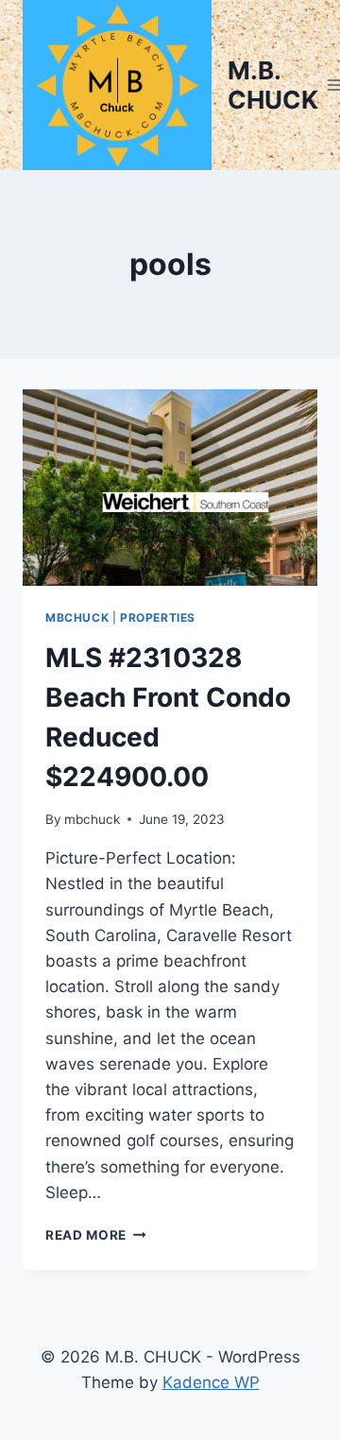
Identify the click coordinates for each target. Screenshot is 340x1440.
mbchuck (92, 819)
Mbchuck (77, 617)
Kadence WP (211, 1382)
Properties (158, 617)
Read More (95, 1235)
